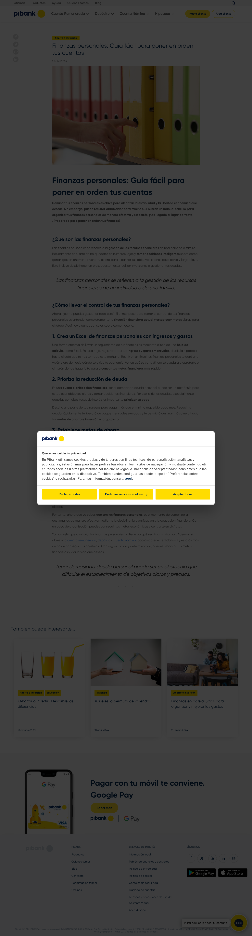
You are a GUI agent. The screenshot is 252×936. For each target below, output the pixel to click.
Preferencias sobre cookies (124, 494)
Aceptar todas (182, 494)
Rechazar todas (69, 494)
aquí (128, 478)
